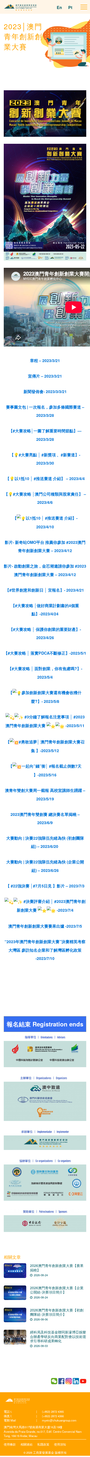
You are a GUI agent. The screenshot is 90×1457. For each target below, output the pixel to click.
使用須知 (60, 1444)
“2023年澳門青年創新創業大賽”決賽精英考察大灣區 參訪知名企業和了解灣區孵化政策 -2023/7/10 (45, 950)
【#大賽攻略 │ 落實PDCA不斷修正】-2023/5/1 (45, 653)
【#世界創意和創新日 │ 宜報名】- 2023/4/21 (45, 590)
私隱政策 (43, 1444)
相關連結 (26, 1444)
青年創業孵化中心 (17, 1401)
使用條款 (10, 1444)
